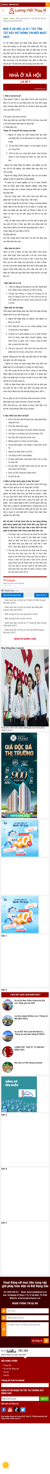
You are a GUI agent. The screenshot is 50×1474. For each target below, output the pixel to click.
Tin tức (6, 1372)
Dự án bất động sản (11, 1368)
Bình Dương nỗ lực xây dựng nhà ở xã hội (21, 614)
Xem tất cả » (41, 595)
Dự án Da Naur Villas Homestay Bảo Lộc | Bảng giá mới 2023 (29, 1001)
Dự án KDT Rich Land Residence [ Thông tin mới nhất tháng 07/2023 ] (29, 1032)
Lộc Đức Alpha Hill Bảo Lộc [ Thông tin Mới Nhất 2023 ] (31, 1017)
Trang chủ (7, 1365)
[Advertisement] (22, 876)
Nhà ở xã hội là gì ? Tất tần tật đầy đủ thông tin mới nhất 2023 (25, 33)
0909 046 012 (14, 5)
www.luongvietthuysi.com (29, 1298)
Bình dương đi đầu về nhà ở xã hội (18, 618)
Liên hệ (6, 1375)
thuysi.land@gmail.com (37, 1292)
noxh (17, 591)
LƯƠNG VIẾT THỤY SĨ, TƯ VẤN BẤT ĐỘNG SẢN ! (29, 1048)
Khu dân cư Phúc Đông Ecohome (28, 1063)
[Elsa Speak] (9, 580)
